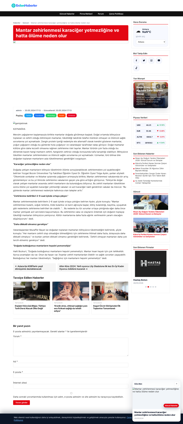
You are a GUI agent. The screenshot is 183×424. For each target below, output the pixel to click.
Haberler (16, 23)
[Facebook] (136, 60)
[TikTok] (136, 68)
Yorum (17, 336)
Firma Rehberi (86, 14)
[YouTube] (159, 60)
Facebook (39, 115)
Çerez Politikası (116, 14)
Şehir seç (140, 37)
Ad (15, 361)
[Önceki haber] (158, 86)
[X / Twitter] (144, 60)
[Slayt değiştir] (146, 287)
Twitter (28, 115)
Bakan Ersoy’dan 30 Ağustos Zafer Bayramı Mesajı (149, 169)
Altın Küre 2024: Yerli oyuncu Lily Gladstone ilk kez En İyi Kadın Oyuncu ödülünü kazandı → (91, 267)
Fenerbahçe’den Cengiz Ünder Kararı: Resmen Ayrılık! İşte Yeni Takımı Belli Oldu (150, 175)
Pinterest (71, 115)
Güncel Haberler (67, 14)
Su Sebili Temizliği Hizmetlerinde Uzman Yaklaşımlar (148, 182)
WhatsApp (51, 115)
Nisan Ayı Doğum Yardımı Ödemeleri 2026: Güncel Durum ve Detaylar (150, 159)
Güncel (26, 23)
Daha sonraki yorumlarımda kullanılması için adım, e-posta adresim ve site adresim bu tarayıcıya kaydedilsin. (68, 396)
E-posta (18, 372)
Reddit (61, 115)
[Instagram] (151, 60)
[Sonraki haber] (163, 86)
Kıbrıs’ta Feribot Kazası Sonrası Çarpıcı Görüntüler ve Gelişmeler (151, 164)
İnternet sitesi (20, 382)
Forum (101, 14)
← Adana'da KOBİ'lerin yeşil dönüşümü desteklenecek (29, 267)
